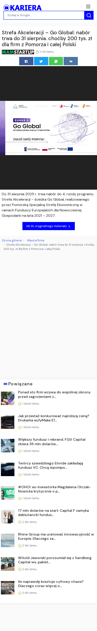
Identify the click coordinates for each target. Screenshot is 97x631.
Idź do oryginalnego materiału (46, 226)
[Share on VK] (71, 61)
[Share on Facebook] (26, 61)
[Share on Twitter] (41, 61)
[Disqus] (48, 313)
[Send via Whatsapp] (56, 61)
